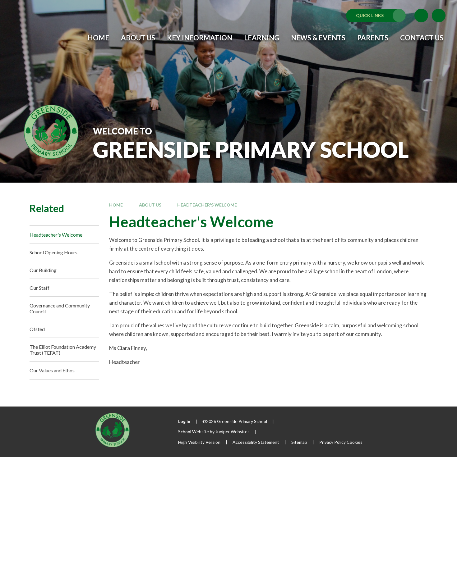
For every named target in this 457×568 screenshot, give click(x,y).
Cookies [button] (354, 442)
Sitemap (299, 442)
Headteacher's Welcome (207, 204)
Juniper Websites (232, 431)
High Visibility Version (199, 442)
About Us (150, 204)
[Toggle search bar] (438, 15)
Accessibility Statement (256, 442)
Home (116, 204)
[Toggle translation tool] (421, 15)
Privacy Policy (332, 442)
